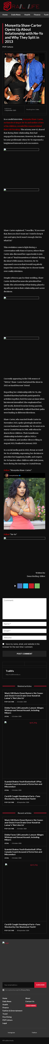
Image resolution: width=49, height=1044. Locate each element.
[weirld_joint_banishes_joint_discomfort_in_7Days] (21, 298)
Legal (7, 716)
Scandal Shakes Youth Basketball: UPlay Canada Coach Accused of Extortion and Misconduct (23, 784)
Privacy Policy (25, 990)
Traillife (10, 671)
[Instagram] (5, 1033)
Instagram (11, 1032)
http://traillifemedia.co (13, 674)
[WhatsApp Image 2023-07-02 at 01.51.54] (21, 150)
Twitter (34, 1032)
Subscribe (40, 985)
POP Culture (8, 47)
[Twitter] (25, 585)
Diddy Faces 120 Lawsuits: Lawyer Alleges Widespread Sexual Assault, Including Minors (24, 710)
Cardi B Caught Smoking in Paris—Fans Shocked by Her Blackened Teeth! (22, 797)
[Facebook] (19, 585)
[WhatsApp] (37, 585)
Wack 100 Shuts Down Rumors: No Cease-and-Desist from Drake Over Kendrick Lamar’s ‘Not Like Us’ (24, 695)
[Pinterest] (31, 585)
